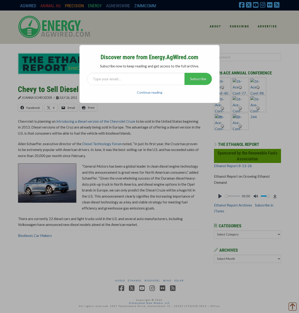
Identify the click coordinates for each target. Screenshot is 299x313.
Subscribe (198, 79)
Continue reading (149, 92)
